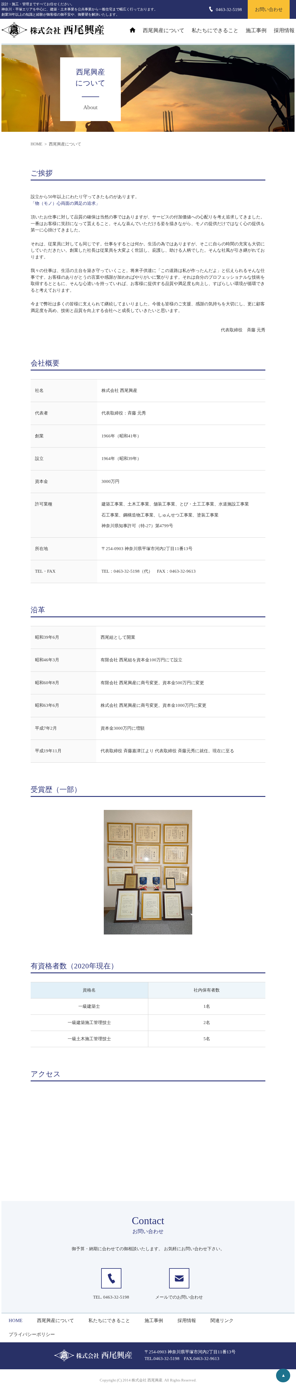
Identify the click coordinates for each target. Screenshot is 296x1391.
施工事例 (256, 30)
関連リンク (222, 1320)
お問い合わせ (269, 9)
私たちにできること (215, 30)
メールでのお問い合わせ (179, 1297)
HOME (16, 1320)
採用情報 (284, 30)
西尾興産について (163, 30)
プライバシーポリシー (32, 1334)
